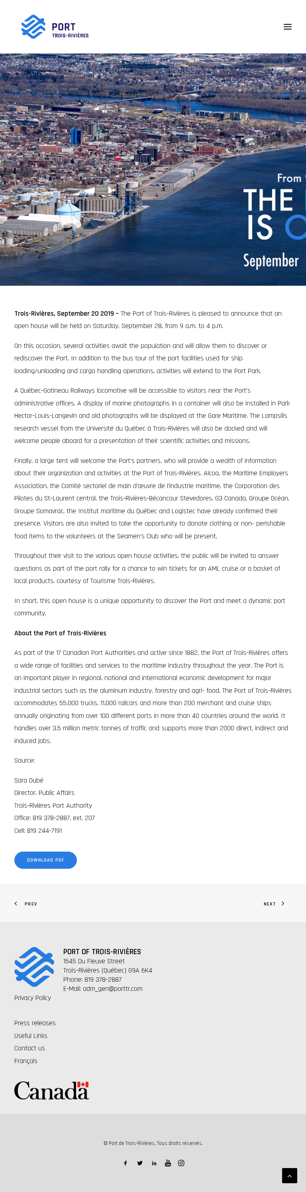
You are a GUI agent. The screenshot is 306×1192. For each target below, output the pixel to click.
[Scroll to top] (289, 1175)
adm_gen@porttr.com (113, 988)
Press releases (35, 1023)
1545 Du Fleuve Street (94, 961)
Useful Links (30, 1035)
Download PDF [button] (45, 860)
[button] (287, 26)
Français (25, 1060)
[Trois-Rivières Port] (55, 27)
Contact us (29, 1048)
